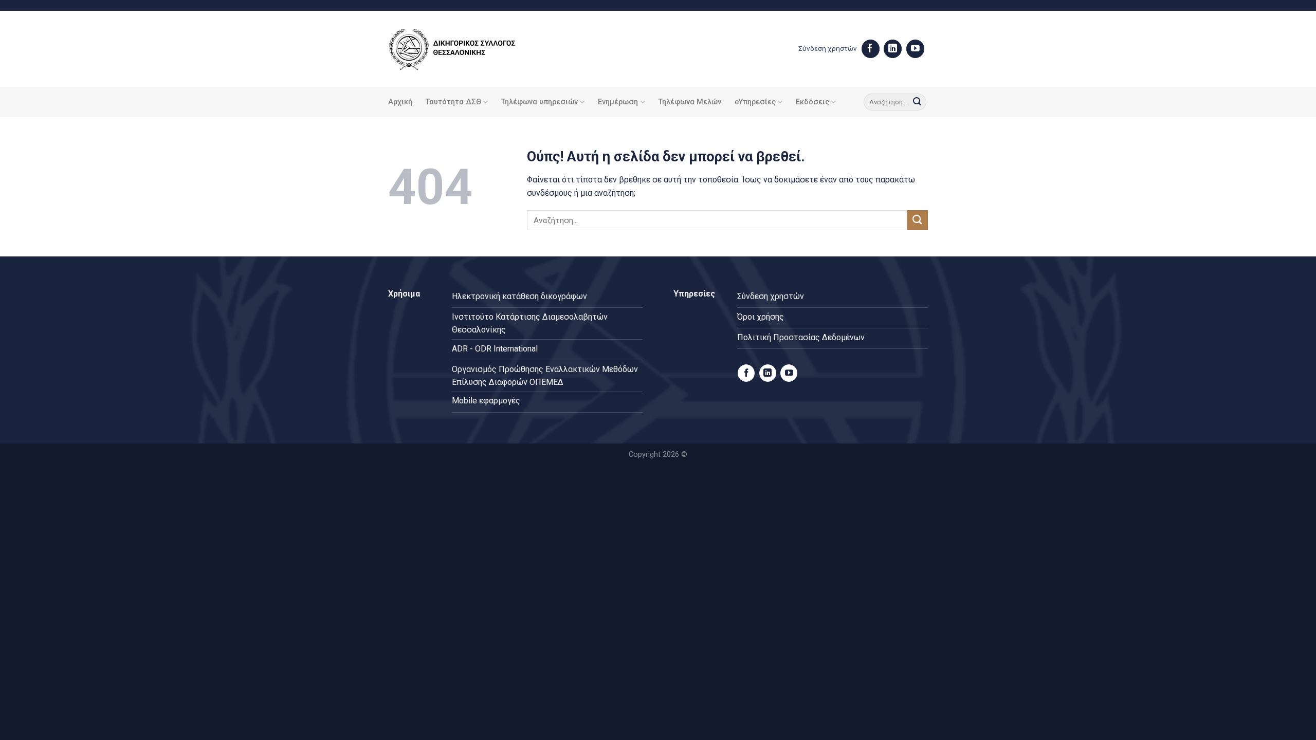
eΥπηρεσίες (755, 102)
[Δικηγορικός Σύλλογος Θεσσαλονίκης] (465, 49)
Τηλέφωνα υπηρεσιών (539, 102)
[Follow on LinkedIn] (893, 49)
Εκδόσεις (812, 102)
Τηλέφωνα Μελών (690, 102)
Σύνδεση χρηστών (827, 48)
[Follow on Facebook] (871, 49)
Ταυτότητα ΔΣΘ (453, 102)
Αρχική (400, 102)
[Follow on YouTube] (915, 49)
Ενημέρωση (618, 102)
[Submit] (917, 102)
